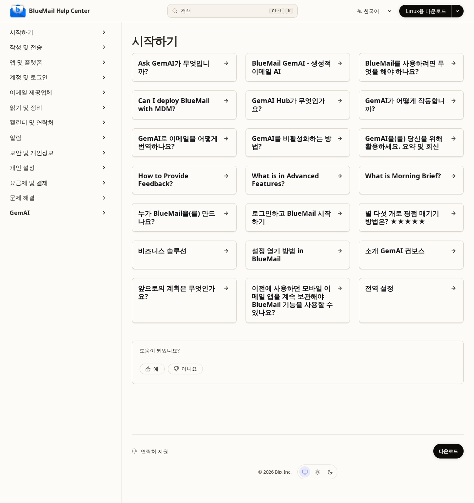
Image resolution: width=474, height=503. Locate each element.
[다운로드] (457, 11)
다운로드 (448, 451)
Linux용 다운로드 (426, 10)
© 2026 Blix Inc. (274, 472)
